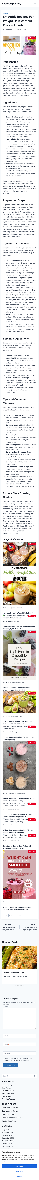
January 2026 (7, 1135)
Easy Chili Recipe (8, 1114)
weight (19, 915)
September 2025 (8, 1146)
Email (6, 1045)
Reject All (19, 1176)
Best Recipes (7, 13)
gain (5, 915)
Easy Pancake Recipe (10, 1108)
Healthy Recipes (8, 1093)
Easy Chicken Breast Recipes (12, 1118)
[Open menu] (35, 3)
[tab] (15, 985)
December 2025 (8, 1138)
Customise (19, 1171)
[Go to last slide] (5, 965)
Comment (7, 1006)
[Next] (33, 965)
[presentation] (19, 957)
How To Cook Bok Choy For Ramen (8, 927)
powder (11, 915)
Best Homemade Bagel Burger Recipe (29, 927)
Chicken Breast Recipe (14, 973)
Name (6, 1036)
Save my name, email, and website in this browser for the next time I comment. (18, 1059)
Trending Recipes (8, 1099)
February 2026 (7, 1132)
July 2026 (5, 1130)
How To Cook (7, 1096)
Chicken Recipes (8, 1091)
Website (7, 1053)
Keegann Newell (9, 29)
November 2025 (8, 1141)
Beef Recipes (7, 1085)
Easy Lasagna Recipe (10, 1111)
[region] (19, 1164)
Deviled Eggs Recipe (9, 1121)
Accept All (19, 1166)
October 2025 (7, 1143)
